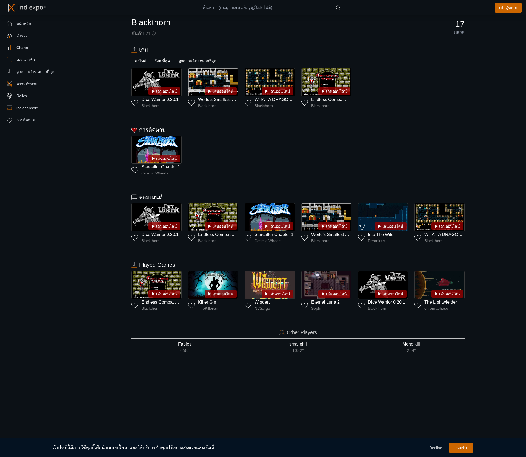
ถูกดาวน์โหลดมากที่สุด (197, 61)
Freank (374, 240)
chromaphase (436, 308)
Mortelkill (411, 347)
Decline (435, 447)
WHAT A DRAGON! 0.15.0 (280, 99)
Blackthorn (150, 106)
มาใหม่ (140, 61)
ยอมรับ (461, 447)
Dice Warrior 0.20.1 (160, 99)
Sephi (316, 308)
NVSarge (262, 308)
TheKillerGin (208, 308)
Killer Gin (207, 302)
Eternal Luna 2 (325, 302)
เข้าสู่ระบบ (508, 7)
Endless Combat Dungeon (337, 99)
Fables (184, 347)
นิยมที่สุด (162, 61)
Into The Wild (381, 234)
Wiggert (262, 302)
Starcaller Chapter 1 (160, 167)
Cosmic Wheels (154, 173)
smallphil (298, 347)
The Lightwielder (440, 302)
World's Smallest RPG (219, 99)
